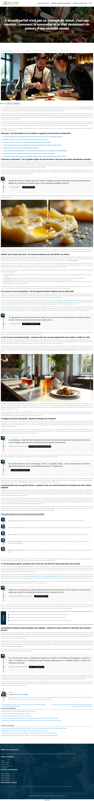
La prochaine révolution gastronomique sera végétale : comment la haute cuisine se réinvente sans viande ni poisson (34, 156)
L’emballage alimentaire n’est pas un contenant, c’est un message (16, 715)
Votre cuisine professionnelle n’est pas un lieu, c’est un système (15, 713)
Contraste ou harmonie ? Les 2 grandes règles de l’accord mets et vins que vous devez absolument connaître (32, 136)
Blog (90, 3)
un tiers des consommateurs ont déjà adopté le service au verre (66, 302)
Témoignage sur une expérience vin (20, 470)
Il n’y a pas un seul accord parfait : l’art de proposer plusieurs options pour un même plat (27, 142)
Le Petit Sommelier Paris (41, 596)
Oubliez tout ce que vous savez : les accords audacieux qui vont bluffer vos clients (25, 139)
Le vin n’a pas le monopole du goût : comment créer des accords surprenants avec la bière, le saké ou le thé (32, 145)
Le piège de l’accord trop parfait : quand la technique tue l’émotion (21, 148)
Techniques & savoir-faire (80, 3)
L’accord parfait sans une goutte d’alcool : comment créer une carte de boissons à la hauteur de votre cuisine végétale (35, 150)
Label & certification (43, 3)
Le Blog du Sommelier (28, 187)
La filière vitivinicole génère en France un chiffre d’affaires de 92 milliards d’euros (41, 576)
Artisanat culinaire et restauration (61, 3)
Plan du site (47, 800)
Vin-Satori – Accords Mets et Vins (31, 323)
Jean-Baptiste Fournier (18, 694)
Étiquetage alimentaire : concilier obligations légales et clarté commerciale (18, 711)
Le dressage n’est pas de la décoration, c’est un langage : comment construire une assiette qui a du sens (25, 730)
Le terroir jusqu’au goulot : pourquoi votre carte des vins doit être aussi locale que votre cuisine (28, 153)
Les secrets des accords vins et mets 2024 (40, 446)
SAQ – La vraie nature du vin (36, 666)
